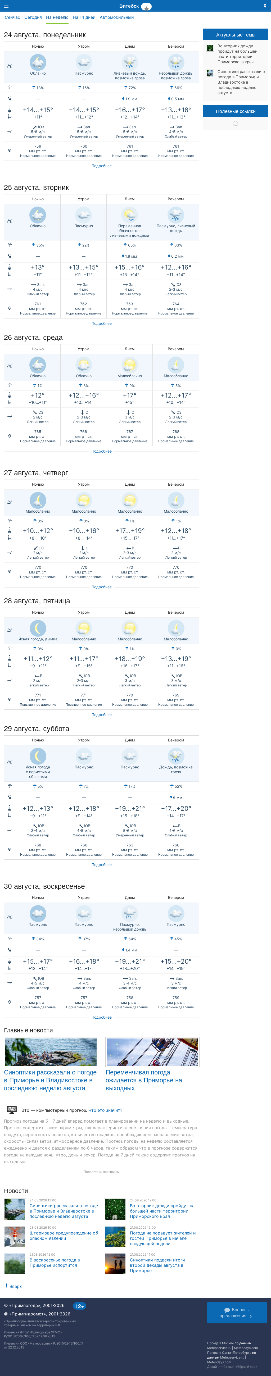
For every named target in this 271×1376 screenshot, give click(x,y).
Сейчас (12, 17)
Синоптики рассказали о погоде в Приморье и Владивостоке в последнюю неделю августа (50, 1079)
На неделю (57, 17)
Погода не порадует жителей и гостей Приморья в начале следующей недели (163, 1238)
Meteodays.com (246, 1348)
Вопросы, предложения (235, 1312)
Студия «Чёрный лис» (240, 1367)
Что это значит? (105, 1110)
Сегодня (33, 17)
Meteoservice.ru (219, 1348)
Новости (16, 1190)
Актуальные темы (235, 34)
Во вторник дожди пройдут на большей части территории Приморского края (162, 1211)
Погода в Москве (220, 1343)
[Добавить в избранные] (146, 6)
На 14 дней (84, 17)
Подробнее (102, 165)
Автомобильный (117, 17)
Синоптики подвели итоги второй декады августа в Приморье (157, 1265)
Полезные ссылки (236, 110)
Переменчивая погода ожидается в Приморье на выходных (144, 1079)
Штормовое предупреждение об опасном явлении (64, 1235)
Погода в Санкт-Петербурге (229, 1353)
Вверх (16, 1286)
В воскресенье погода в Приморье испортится (55, 1262)
